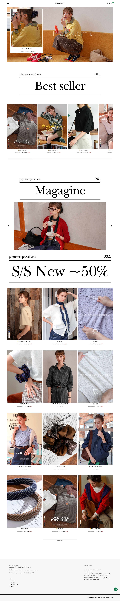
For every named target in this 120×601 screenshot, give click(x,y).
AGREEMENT (13, 582)
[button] (9, 127)
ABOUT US (13, 580)
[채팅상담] (115, 589)
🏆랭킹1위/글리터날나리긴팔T (95, 528)
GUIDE (12, 586)
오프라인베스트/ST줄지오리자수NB (24, 466)
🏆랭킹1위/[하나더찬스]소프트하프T (24, 341)
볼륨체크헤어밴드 (24, 528)
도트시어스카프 (60, 341)
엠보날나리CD (95, 341)
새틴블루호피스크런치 (24, 403)
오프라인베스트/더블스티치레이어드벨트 (60, 403)
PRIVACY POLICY (14, 584)
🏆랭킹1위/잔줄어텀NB (22, 150)
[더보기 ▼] (60, 540)
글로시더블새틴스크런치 (60, 466)
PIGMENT (60, 3)
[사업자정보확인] (104, 575)
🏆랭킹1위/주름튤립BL (83, 150)
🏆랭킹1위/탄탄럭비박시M (53, 150)
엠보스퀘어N (95, 403)
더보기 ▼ (60, 540)
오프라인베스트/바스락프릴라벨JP (95, 466)
